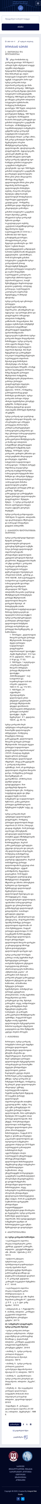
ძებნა (20, 27)
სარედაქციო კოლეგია (20, 1472)
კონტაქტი (20, 1480)
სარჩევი (20, 1466)
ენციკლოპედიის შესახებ (20, 1469)
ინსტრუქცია (20, 1477)
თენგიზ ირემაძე (26, 41)
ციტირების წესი (21, 1431)
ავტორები (20, 1475)
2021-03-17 (11, 41)
